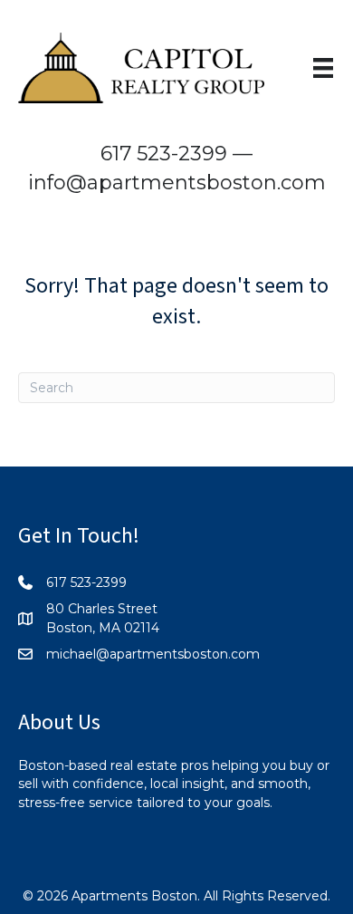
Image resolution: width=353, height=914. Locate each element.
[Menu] (323, 68)
